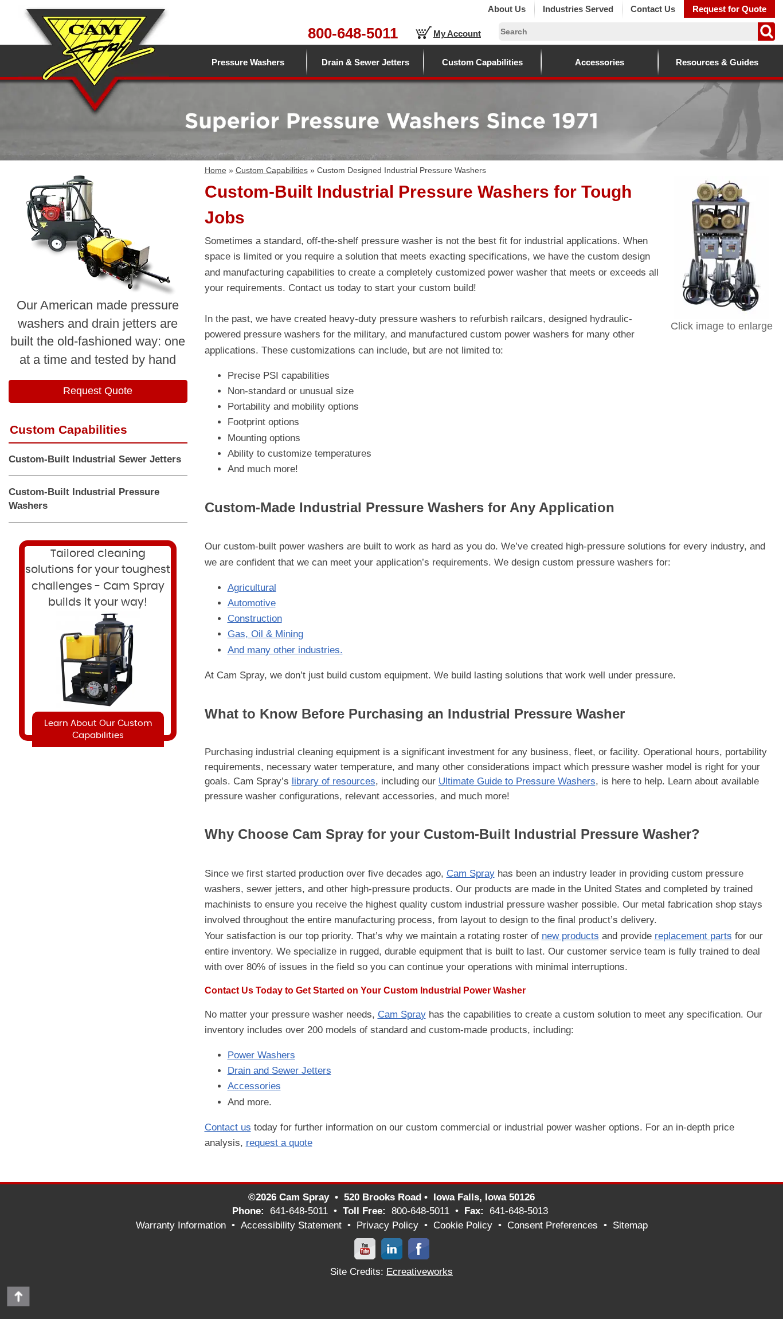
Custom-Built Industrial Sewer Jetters (95, 459)
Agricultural (252, 587)
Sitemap (630, 1225)
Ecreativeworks (419, 1271)
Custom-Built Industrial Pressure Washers (84, 498)
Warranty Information (181, 1225)
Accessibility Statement (291, 1225)
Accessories (599, 62)
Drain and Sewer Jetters (279, 1070)
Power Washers (261, 1055)
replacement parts (693, 936)
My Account (457, 33)
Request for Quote (729, 9)
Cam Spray (471, 873)
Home (215, 170)
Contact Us (653, 9)
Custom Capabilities (482, 62)
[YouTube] (364, 1248)
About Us (507, 9)
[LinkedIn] (391, 1248)
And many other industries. (285, 650)
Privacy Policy (387, 1225)
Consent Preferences (552, 1225)
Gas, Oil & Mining (265, 634)
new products (570, 936)
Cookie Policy (462, 1225)
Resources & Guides (717, 62)
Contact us (228, 1127)
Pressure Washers (248, 62)
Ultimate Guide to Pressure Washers (517, 781)
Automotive (252, 603)
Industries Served (578, 9)
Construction (255, 618)
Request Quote (97, 391)
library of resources (333, 781)
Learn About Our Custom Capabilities (98, 729)
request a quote (279, 1142)
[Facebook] (418, 1248)
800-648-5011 (353, 33)
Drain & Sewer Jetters (365, 62)
